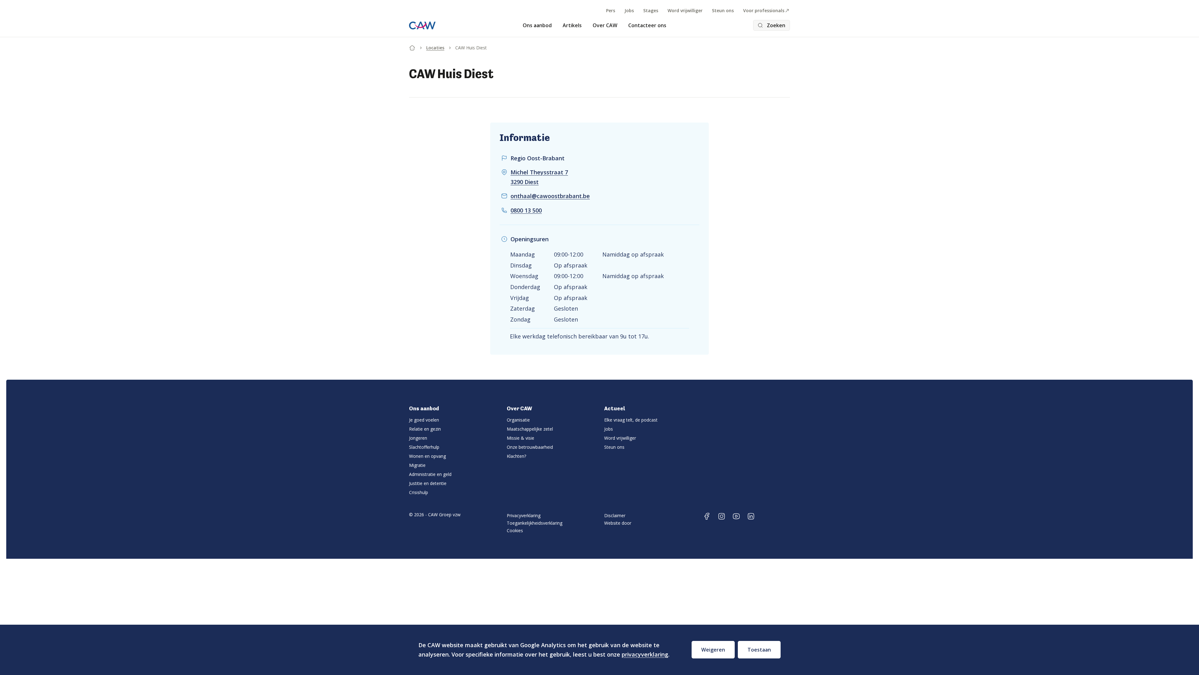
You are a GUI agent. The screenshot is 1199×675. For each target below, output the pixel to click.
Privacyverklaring (523, 515)
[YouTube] (736, 516)
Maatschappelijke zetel (530, 429)
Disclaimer (614, 515)
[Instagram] (722, 516)
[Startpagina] (412, 46)
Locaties (435, 48)
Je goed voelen (424, 420)
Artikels (572, 25)
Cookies (515, 530)
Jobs (629, 10)
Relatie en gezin (425, 429)
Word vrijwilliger (685, 10)
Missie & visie (520, 438)
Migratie (417, 465)
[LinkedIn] (751, 516)
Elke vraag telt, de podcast (631, 420)
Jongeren (418, 438)
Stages (650, 10)
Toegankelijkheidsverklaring (534, 523)
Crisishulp (418, 492)
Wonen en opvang (427, 456)
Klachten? (516, 456)
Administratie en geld (430, 474)
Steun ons (723, 10)
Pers (610, 10)
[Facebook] (707, 516)
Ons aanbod (537, 25)
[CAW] (422, 25)
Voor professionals (763, 10)
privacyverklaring (645, 654)
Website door (617, 523)
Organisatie (518, 420)
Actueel (614, 408)
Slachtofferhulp (424, 447)
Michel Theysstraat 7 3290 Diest (539, 177)
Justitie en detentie (428, 483)
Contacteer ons (647, 25)
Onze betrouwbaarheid (530, 447)
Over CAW (605, 25)
